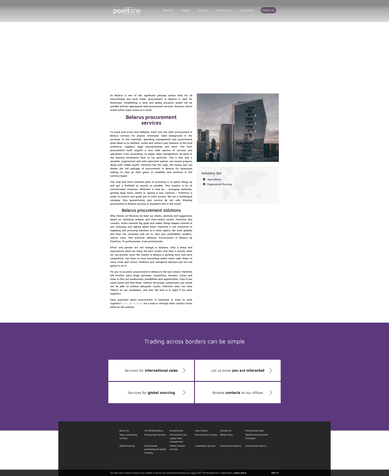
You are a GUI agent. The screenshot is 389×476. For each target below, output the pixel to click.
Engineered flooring (219, 184)
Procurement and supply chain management (210, 38)
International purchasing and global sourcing (155, 449)
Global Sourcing (143, 38)
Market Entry (226, 434)
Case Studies (246, 10)
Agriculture (214, 179)
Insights (186, 10)
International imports (230, 446)
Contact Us (268, 10)
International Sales (254, 430)
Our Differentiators (154, 430)
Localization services (205, 446)
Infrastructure (223, 10)
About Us (168, 10)
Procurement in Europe (206, 434)
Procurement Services (155, 434)
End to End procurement (169, 38)
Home (128, 38)
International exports (255, 446)
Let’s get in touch (132, 303)
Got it (275, 472)
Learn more (240, 472)
